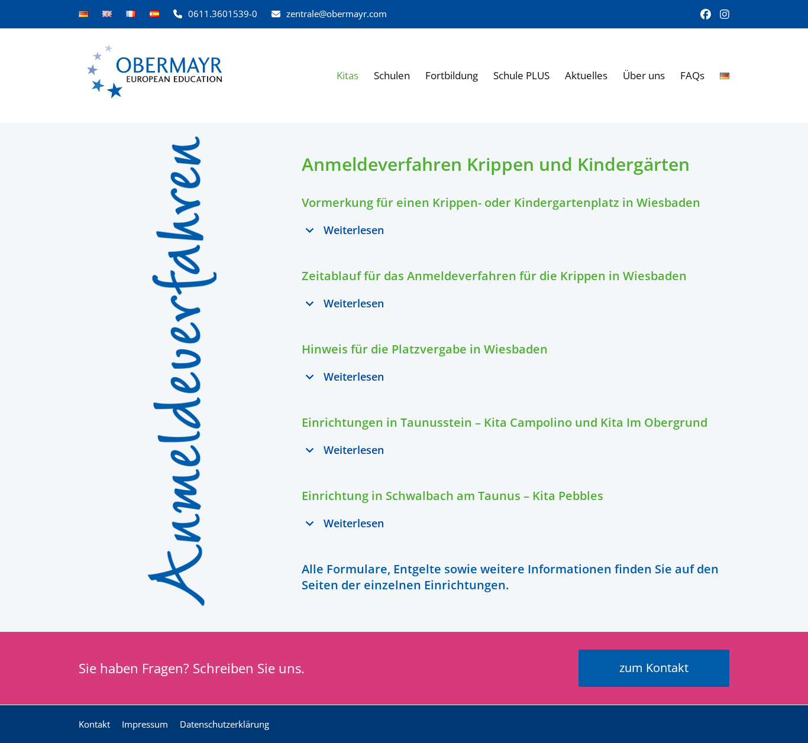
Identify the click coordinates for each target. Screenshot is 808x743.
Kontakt (94, 724)
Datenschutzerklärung (224, 724)
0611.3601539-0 (222, 14)
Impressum (145, 724)
